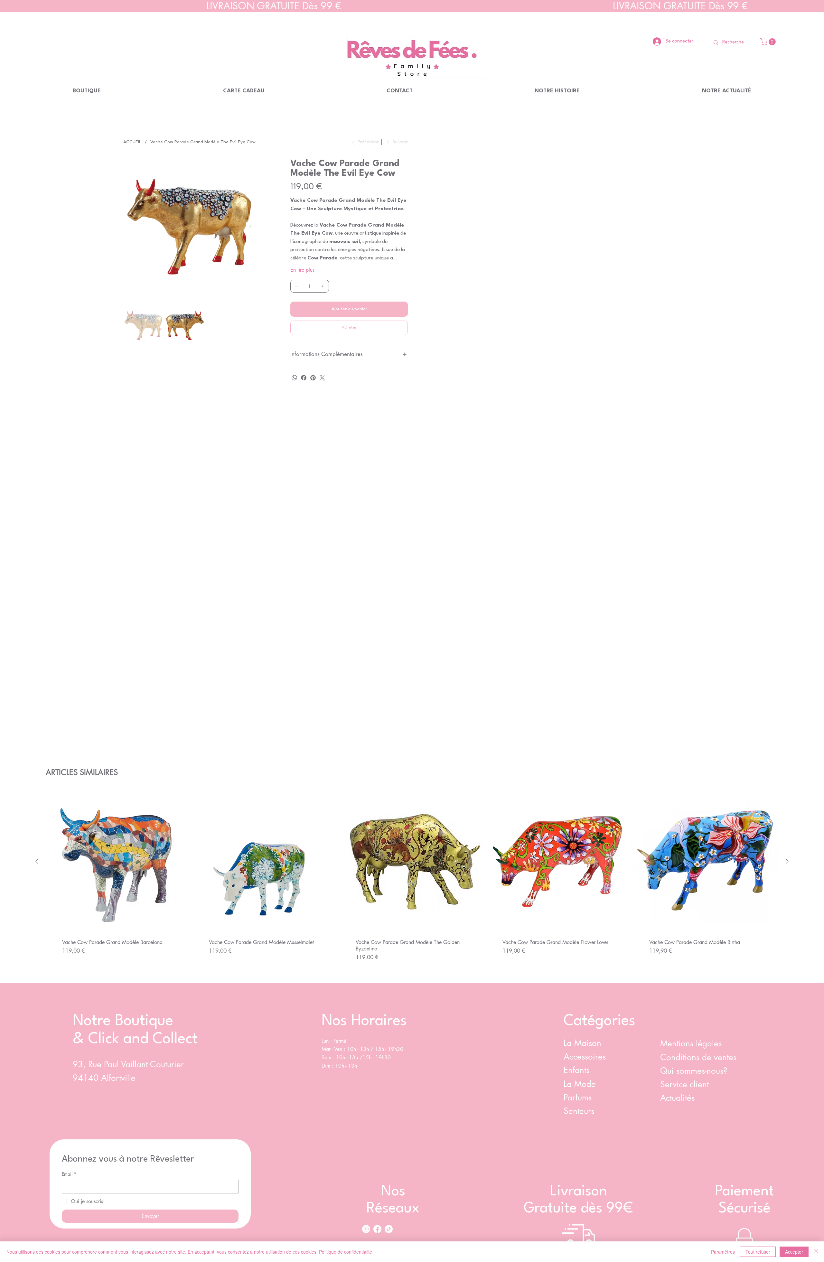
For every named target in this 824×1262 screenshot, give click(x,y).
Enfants (576, 1070)
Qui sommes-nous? (695, 1070)
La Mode (580, 1084)
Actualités (677, 1097)
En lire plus (302, 269)
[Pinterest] (313, 378)
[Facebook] (304, 378)
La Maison (582, 1043)
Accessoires (585, 1056)
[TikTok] (389, 1229)
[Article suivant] (787, 861)
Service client (685, 1084)
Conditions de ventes (698, 1057)
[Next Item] (250, 226)
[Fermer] (816, 1252)
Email (69, 1174)
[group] (412, 883)
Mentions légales (691, 1043)
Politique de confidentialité (345, 1251)
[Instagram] (366, 1229)
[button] (768, 41)
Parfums (578, 1097)
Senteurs (579, 1111)
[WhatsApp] (294, 378)
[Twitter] (322, 378)
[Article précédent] (37, 861)
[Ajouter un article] (322, 286)
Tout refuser (757, 1251)
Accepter (794, 1251)
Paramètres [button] (723, 1251)
